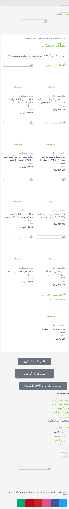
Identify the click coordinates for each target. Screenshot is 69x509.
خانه (67, 14)
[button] (34, 3)
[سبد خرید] (64, 9)
